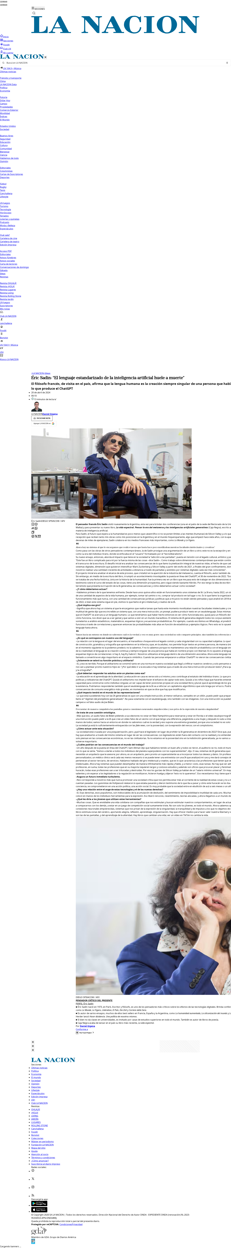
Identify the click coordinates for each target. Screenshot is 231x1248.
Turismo (4, 206)
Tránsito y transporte (10, 78)
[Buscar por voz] (227, 62)
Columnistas (6, 171)
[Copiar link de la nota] (32, 532)
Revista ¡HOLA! (7, 286)
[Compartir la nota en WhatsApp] (36, 528)
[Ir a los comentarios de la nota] (36, 524)
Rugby (3, 187)
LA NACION (37, 373)
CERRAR (3, 2)
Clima (3, 81)
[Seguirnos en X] (32, 1179)
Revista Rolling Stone (10, 296)
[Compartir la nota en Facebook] (32, 536)
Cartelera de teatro (9, 241)
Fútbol (3, 183)
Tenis (2, 190)
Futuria (3, 97)
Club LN (7, 48)
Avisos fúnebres (8, 257)
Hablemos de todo (9, 158)
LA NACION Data (8, 84)
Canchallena (6, 193)
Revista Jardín (7, 299)
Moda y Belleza (7, 225)
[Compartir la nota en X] (36, 536)
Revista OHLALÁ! (8, 283)
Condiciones (65, 1224)
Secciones (8, 40)
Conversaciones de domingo (14, 267)
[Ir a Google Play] (39, 1205)
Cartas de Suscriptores (11, 174)
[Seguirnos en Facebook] (32, 1171)
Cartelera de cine (8, 238)
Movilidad (5, 113)
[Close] (32, 1042)
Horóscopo (5, 212)
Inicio (6, 36)
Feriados (4, 215)
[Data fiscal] (33, 1243)
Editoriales (5, 167)
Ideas (2, 273)
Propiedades (6, 106)
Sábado (4, 270)
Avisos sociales (7, 260)
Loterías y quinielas (9, 219)
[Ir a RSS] (32, 1196)
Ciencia (3, 154)
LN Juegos (5, 203)
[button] (115, 207)
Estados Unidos (8, 126)
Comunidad (6, 148)
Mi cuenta (8, 52)
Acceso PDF (6, 251)
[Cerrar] (45, 57)
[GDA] (39, 1234)
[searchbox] (114, 62)
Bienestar (5, 151)
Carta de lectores (8, 264)
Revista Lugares (8, 289)
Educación (5, 142)
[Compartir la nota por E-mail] (39, 536)
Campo (3, 103)
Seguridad (5, 138)
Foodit (6, 44)
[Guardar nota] (32, 524)
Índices (3, 116)
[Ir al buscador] (34, 13)
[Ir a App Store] (39, 1211)
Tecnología (5, 209)
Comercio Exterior (9, 110)
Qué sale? (5, 235)
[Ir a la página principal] (115, 32)
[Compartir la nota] (32, 528)
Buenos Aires (6, 135)
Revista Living (7, 292)
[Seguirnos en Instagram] (32, 1187)
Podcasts (4, 222)
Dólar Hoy (5, 100)
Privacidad (77, 1224)
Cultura (3, 145)
